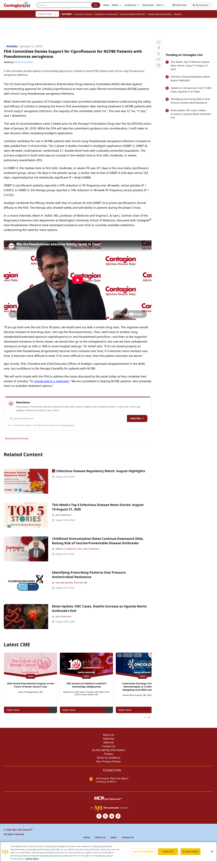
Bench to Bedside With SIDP (132, 14)
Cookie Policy (32, 858)
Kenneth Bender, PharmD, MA (71, 582)
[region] (108, 852)
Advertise (108, 738)
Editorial (109, 742)
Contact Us (108, 746)
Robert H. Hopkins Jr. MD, (69, 548)
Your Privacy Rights (143, 851)
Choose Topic (45, 13)
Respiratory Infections (17, 438)
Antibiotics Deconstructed (106, 14)
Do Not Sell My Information (108, 750)
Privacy (108, 754)
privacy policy (68, 425)
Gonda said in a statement (51, 381)
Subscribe (135, 418)
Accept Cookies (191, 851)
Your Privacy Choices (108, 761)
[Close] (211, 851)
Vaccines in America (83, 14)
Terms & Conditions (108, 757)
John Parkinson (63, 514)
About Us (108, 735)
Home (86, 837)
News (106, 5)
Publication (148, 5)
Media (115, 5)
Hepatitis (178, 14)
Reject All (168, 851)
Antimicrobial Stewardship (159, 14)
